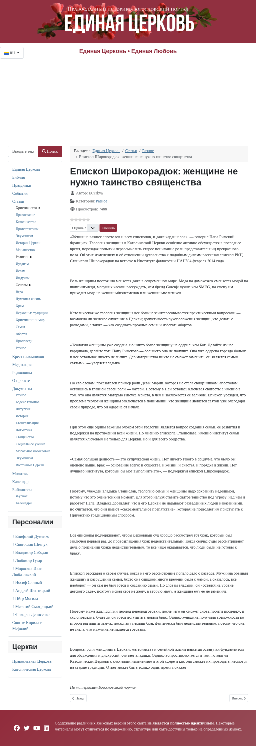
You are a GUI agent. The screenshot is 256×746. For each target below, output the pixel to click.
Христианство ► (29, 207)
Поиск (52, 151)
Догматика (24, 429)
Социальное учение (30, 443)
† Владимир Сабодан (30, 552)
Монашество (25, 249)
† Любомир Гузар (27, 560)
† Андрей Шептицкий (31, 590)
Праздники (21, 185)
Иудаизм (22, 263)
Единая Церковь (26, 169)
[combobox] (23, 151)
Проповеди (24, 340)
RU (12, 52)
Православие (25, 214)
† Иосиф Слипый (27, 582)
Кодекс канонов (28, 401)
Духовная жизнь (28, 298)
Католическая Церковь (31, 669)
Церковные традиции (32, 312)
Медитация (22, 364)
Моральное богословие (33, 450)
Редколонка (22, 372)
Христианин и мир (30, 319)
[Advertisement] (128, 96)
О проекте (21, 380)
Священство (25, 436)
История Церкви (28, 242)
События (20, 193)
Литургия (23, 408)
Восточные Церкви (30, 464)
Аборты (21, 333)
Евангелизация (27, 422)
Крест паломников (28, 356)
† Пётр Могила (25, 598)
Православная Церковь (32, 661)
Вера (19, 291)
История (22, 415)
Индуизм (23, 277)
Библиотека (22, 489)
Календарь (21, 481)
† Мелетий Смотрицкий (33, 606)
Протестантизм (27, 228)
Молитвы (20, 473)
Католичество (26, 221)
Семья (20, 326)
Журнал (22, 495)
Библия (18, 177)
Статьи (18, 201)
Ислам (20, 270)
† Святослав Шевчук (30, 544)
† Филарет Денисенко (31, 614)
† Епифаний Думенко (30, 536)
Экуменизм (24, 235)
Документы (22, 388)
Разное (21, 347)
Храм (20, 305)
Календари (24, 503)
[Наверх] (247, 736)
